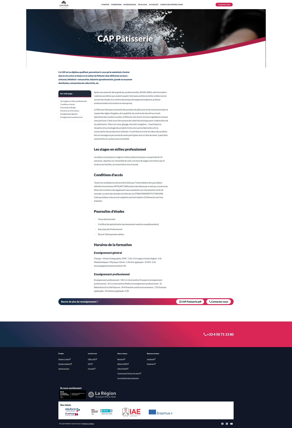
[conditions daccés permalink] (93, 173)
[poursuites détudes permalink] (93, 210)
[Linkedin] (227, 423)
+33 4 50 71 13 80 (220, 334)
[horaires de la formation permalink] (93, 243)
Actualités (153, 4)
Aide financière (63, 369)
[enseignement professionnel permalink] (93, 273)
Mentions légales (88, 424)
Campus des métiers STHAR (171, 4)
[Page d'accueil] (63, 4)
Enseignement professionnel (71, 117)
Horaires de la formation (69, 111)
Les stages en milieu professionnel (73, 101)
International (129, 4)
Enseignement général (69, 114)
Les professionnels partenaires (128, 378)
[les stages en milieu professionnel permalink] (93, 148)
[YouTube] (231, 423)
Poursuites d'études (68, 107)
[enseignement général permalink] (93, 252)
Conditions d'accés (67, 104)
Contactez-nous (224, 4)
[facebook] (222, 423)
